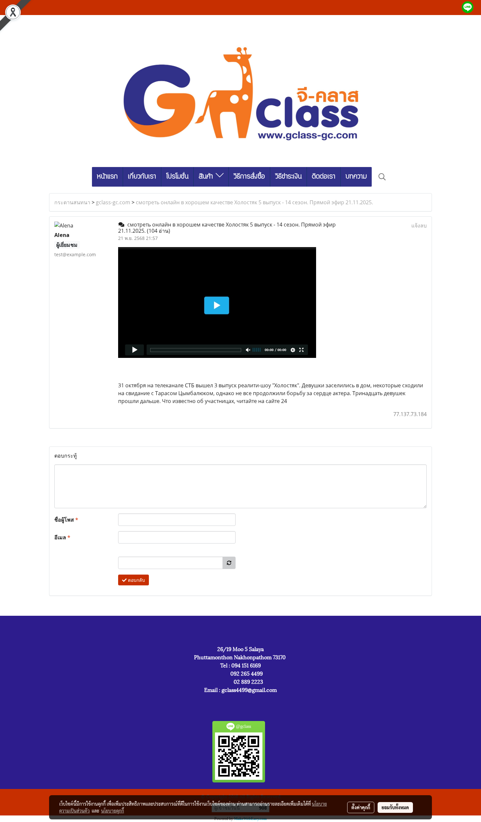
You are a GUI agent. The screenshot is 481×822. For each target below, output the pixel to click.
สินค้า (207, 176)
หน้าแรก (107, 176)
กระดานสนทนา (72, 202)
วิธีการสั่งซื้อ (249, 176)
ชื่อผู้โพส (66, 519)
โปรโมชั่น (177, 176)
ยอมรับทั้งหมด (395, 807)
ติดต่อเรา (323, 176)
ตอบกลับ (136, 580)
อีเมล (62, 537)
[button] (382, 177)
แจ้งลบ (419, 225)
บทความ (356, 176)
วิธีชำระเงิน (288, 176)
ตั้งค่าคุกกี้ (360, 807)
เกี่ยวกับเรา (142, 176)
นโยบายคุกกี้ (112, 811)
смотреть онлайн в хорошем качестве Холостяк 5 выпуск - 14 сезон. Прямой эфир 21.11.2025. (254, 202)
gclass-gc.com (113, 202)
